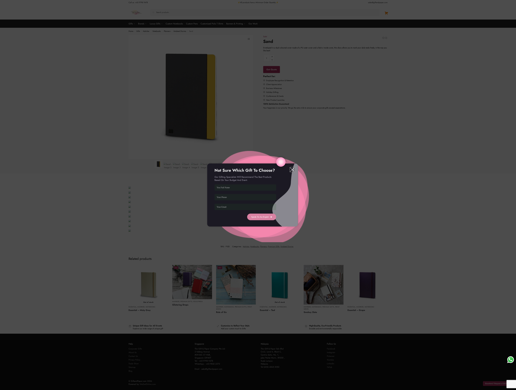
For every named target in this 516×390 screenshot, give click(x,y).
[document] (258, 195)
